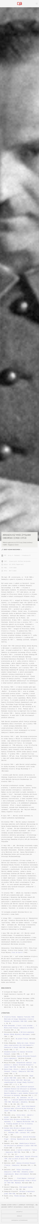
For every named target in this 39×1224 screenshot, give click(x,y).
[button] (37, 3)
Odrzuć (19, 1216)
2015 (13, 564)
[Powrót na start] (19, 3)
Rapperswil (19, 564)
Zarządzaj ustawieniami (19, 1220)
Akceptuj (19, 1211)
